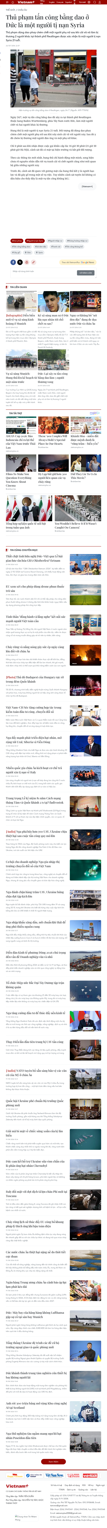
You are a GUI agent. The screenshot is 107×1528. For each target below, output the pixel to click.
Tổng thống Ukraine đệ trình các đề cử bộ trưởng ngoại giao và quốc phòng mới (32, 1345)
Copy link (33, 262)
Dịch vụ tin (71, 1489)
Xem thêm (53, 1461)
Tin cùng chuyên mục (24, 550)
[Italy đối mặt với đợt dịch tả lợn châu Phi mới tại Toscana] (85, 1199)
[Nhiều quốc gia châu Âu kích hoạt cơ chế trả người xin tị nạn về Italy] (85, 776)
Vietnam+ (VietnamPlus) (26, 2)
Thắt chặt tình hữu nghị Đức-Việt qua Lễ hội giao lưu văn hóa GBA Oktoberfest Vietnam (34, 558)
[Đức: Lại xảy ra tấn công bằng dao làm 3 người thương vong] (53, 359)
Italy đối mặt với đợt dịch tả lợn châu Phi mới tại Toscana (36, 1194)
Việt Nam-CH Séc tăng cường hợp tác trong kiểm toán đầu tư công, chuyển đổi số (33, 709)
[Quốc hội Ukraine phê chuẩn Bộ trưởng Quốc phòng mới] (85, 1109)
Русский (82, 2)
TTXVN (61, 1489)
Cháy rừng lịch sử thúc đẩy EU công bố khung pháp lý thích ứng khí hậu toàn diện (35, 1224)
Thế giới (10, 9)
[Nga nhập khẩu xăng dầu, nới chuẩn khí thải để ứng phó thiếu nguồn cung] (85, 930)
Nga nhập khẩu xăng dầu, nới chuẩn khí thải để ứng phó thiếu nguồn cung (36, 924)
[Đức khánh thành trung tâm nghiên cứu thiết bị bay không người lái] (85, 1381)
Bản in (26, 262)
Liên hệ (94, 1489)
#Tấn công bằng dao (21, 246)
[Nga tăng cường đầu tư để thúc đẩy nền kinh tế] (85, 1021)
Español (68, 2)
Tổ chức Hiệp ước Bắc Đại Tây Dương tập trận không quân (35, 985)
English (52, 2)
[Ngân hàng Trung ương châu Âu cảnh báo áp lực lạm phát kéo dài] (85, 1290)
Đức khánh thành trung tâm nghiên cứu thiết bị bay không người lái (36, 1375)
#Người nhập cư (55, 240)
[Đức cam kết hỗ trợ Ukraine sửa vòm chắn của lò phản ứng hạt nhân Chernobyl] (85, 1169)
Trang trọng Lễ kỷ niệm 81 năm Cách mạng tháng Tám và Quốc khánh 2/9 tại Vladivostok (34, 800)
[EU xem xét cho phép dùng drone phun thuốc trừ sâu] (85, 594)
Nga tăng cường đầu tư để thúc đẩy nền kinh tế (35, 1013)
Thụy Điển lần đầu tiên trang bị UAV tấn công (34, 1042)
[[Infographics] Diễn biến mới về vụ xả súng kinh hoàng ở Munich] (21, 301)
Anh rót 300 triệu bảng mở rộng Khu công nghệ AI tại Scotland (36, 1405)
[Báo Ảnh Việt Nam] (71, 1475)
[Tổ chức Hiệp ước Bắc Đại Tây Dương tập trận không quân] (85, 991)
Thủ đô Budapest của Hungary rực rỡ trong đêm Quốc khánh (35, 679)
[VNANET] (95, 1475)
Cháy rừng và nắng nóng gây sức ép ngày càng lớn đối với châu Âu (35, 649)
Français (60, 2)
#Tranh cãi (55, 246)
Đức (29, 252)
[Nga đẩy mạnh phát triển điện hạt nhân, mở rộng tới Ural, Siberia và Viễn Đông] (85, 746)
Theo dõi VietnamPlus (71, 262)
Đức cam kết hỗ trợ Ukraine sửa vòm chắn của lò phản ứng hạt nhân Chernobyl (35, 1163)
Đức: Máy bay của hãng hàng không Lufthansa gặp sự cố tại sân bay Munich (35, 1315)
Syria (40, 252)
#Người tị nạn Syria (35, 240)
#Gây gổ (16, 252)
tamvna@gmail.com (59, 1505)
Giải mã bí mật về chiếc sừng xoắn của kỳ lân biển (34, 1133)
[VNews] (84, 1475)
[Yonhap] (15, 1475)
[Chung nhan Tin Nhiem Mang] (26, 1518)
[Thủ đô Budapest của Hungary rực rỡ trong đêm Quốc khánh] (85, 685)
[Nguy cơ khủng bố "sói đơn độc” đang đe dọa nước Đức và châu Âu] (85, 301)
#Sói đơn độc (40, 246)
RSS (84, 1485)
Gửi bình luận (86, 273)
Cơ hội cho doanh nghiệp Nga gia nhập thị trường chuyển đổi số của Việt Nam (33, 864)
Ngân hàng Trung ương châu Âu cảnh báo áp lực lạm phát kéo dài (36, 1284)
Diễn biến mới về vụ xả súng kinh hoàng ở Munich (20, 319)
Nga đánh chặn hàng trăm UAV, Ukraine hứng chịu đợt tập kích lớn (35, 894)
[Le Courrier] (54, 1475)
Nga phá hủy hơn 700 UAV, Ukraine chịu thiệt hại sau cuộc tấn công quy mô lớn (36, 834)
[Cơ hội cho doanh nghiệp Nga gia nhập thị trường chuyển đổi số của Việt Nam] (85, 870)
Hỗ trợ (90, 1485)
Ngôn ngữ (100, 1485)
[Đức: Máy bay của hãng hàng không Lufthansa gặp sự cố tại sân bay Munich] (85, 1320)
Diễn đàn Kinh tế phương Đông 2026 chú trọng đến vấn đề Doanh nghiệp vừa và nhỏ (36, 954)
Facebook (13, 262)
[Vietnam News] (35, 1475)
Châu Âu (22, 9)
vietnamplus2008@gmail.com (68, 1513)
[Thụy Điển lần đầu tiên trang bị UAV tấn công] (85, 1050)
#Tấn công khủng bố (74, 246)
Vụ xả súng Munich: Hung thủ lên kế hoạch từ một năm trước (21, 378)
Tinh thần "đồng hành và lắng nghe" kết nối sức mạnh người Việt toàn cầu (36, 619)
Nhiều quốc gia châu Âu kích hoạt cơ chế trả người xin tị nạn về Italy (34, 770)
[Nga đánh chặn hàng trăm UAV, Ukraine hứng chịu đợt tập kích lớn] (85, 900)
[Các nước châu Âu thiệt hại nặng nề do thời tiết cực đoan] (85, 1260)
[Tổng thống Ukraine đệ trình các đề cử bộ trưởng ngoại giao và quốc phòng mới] (85, 1351)
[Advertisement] (53, 211)
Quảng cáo (83, 1489)
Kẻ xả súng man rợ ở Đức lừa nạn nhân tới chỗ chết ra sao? (53, 319)
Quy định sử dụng (72, 1485)
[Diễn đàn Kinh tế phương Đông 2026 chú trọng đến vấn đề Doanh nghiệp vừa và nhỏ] (85, 960)
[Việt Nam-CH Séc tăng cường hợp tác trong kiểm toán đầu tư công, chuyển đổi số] (85, 715)
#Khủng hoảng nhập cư (77, 240)
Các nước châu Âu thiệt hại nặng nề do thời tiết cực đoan (36, 1254)
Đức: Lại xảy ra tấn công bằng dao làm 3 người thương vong (53, 378)
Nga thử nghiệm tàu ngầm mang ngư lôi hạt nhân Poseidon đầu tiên (33, 1436)
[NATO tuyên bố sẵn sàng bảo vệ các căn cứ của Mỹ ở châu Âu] (85, 1078)
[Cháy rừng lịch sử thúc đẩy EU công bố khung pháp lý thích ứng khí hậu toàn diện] (85, 1230)
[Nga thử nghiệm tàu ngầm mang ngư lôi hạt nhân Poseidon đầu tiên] (85, 1441)
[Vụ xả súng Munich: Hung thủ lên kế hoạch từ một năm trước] (21, 359)
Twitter (20, 262)
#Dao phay (17, 240)
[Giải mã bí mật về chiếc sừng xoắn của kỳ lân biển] (85, 1139)
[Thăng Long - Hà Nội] (89, 2)
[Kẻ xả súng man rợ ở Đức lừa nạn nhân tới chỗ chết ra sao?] (53, 301)
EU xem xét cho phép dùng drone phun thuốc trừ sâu (35, 588)
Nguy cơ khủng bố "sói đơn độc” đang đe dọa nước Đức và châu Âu (83, 319)
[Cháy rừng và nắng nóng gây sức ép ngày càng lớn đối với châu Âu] (85, 655)
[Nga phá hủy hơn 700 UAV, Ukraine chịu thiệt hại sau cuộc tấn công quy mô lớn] (85, 839)
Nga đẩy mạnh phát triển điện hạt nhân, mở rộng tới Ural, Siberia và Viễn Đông (34, 740)
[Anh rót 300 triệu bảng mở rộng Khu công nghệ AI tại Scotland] (85, 1411)
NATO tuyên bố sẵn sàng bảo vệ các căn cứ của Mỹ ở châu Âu (36, 1073)
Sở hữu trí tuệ (56, 1485)
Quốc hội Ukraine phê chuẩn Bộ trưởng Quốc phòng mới (35, 1103)
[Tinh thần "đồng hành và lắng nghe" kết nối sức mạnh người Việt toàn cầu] (85, 625)
